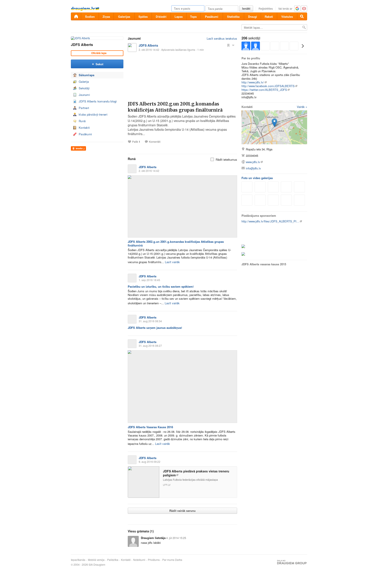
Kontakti (84, 127)
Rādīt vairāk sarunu (182, 511)
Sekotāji (84, 88)
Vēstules (287, 16)
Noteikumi (139, 560)
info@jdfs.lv (253, 168)
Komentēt (154, 141)
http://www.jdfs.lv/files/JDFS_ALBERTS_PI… (270, 221)
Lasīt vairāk (172, 262)
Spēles (143, 16)
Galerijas (124, 16)
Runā (82, 121)
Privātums (154, 560)
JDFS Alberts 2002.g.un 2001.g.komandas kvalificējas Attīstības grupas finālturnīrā (176, 243)
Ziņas (106, 16)
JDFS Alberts (82, 44)
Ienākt (246, 8)
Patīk (136, 141)
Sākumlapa (86, 75)
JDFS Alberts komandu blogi (98, 101)
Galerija (84, 81)
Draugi (252, 16)
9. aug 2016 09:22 (149, 461)
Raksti (269, 16)
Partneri (84, 108)
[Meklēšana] (302, 16)
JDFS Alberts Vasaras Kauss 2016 (150, 427)
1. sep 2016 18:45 (149, 280)
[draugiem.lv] (76, 16)
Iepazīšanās (78, 560)
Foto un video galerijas (257, 178)
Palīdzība (112, 560)
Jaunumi (84, 95)
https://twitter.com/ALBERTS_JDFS (264, 90)
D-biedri (161, 16)
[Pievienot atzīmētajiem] (228, 45)
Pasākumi (211, 16)
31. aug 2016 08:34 (150, 321)
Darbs (178, 560)
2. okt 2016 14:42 (149, 171)
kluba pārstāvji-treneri (93, 114)
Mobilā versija (96, 560)
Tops (193, 16)
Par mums (168, 560)
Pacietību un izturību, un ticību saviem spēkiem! (161, 286)
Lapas (179, 16)
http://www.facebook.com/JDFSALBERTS (268, 86)
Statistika (233, 16)
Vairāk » (302, 107)
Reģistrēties (266, 8)
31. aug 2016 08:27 (150, 345)
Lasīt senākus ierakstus (222, 38)
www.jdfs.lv (253, 162)
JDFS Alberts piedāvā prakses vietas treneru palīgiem (196, 473)
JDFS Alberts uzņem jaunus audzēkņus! (155, 328)
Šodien (90, 16)
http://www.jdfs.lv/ (253, 82)
